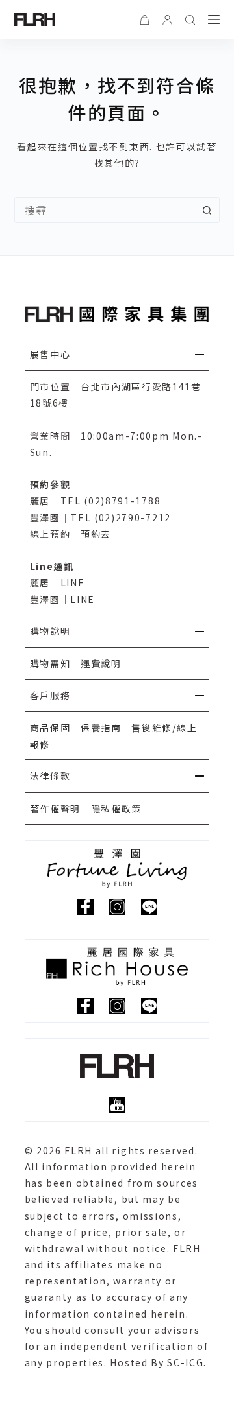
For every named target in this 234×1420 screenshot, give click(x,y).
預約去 (96, 533)
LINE (72, 582)
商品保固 (50, 727)
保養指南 (101, 727)
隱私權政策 (116, 808)
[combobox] (105, 210)
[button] (117, 354)
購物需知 (50, 663)
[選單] (214, 19)
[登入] (167, 20)
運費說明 (101, 663)
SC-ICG (185, 1362)
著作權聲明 (55, 808)
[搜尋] (190, 20)
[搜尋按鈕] (206, 210)
